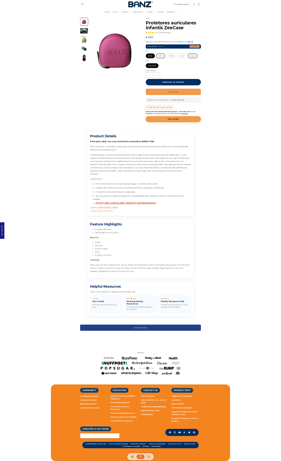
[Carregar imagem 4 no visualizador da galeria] (84, 40)
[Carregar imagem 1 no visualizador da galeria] (84, 22)
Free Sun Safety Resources (123, 413)
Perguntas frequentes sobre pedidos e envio (184, 413)
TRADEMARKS (147, 414)
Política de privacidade (157, 444)
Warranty (109, 211)
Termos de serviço (174, 444)
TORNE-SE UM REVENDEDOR (153, 407)
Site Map (146, 446)
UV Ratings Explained (120, 403)
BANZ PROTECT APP (150, 411)
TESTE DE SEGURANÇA (181, 408)
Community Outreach (90, 408)
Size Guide (173, 119)
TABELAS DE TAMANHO (182, 396)
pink (150, 56)
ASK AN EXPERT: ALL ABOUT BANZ (153, 401)
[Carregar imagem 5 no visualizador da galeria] (84, 49)
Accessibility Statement (121, 421)
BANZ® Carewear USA (98, 444)
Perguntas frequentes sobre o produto (185, 419)
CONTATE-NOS (148, 396)
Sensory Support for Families (124, 417)
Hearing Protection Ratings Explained (123, 397)
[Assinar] (117, 435)
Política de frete (189, 444)
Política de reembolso (138, 444)
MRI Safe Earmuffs (88, 404)
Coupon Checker (140, 328)
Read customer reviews (104, 207)
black (172, 56)
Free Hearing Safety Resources (120, 408)
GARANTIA (176, 400)
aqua (193, 56)
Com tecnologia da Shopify (118, 444)
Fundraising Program (89, 396)
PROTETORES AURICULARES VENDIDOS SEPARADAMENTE (125, 203)
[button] (82, 4)
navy (183, 56)
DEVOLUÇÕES (177, 404)
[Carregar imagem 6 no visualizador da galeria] (84, 58)
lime (160, 56)
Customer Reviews (88, 400)
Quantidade (151, 71)
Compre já (173, 92)
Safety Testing (97, 211)
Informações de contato (131, 446)
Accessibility (156, 446)
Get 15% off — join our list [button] (160, 107)
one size (152, 66)
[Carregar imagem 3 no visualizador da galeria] (84, 31)
